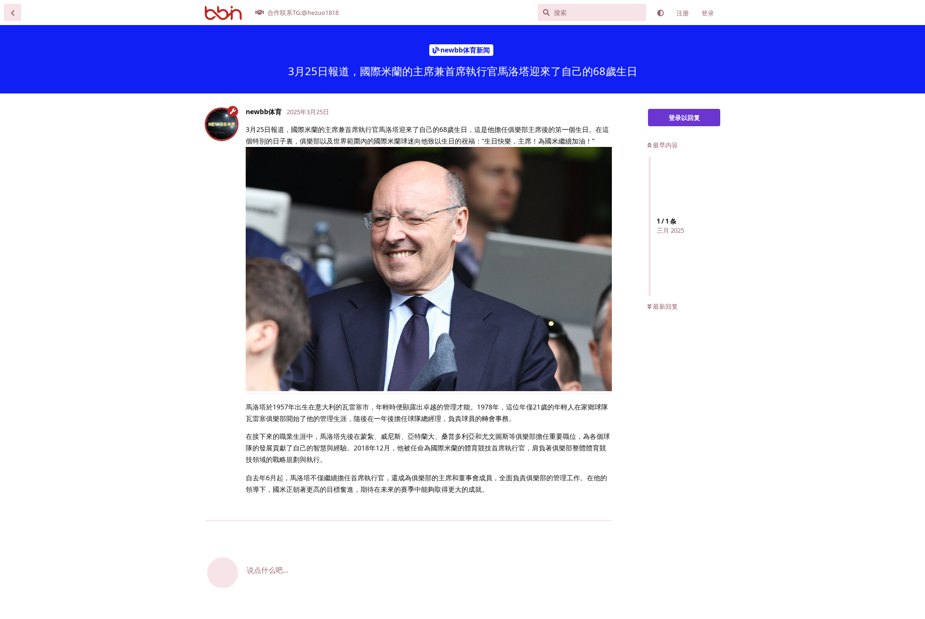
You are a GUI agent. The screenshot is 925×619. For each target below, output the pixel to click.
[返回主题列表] (12, 12)
